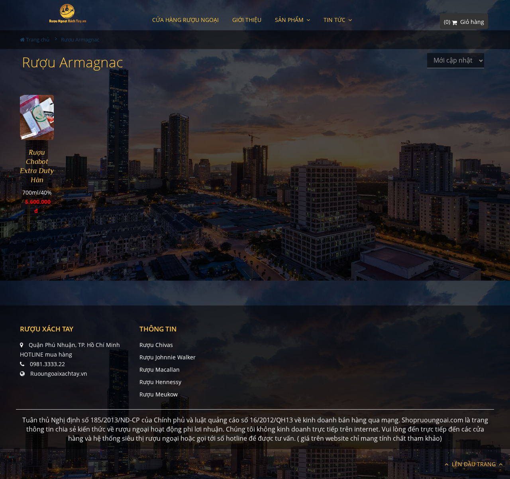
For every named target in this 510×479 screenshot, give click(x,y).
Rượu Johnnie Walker (167, 357)
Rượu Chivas (156, 345)
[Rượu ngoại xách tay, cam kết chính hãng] (67, 13)
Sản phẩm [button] (290, 20)
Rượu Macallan (159, 369)
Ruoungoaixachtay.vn (58, 373)
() (464, 22)
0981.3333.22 (47, 364)
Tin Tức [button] (335, 20)
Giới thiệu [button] (246, 20)
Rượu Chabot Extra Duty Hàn (37, 166)
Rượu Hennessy (160, 382)
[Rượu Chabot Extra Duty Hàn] (37, 117)
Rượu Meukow (158, 394)
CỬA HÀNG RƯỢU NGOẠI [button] (185, 20)
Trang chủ (37, 39)
